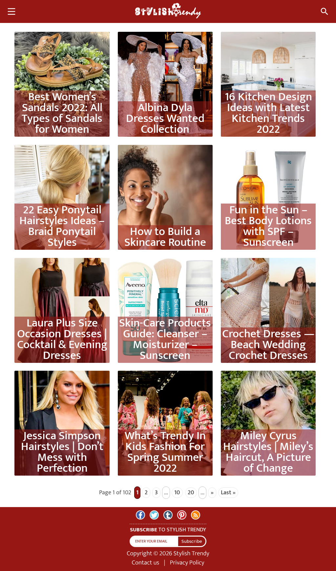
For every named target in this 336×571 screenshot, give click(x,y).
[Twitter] (154, 515)
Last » (228, 493)
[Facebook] (140, 515)
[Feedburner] (195, 515)
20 (191, 493)
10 (177, 493)
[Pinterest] (181, 515)
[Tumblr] (168, 515)
